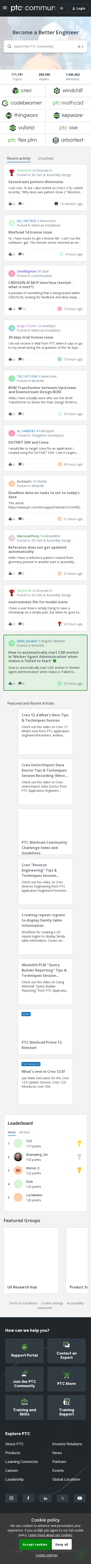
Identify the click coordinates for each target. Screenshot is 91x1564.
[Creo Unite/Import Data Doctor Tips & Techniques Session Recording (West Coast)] (45, 782)
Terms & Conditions (23, 1303)
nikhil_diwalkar (27, 641)
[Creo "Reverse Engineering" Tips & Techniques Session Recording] (45, 882)
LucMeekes (34, 1195)
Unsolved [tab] (45, 158)
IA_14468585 (26, 431)
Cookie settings (52, 1303)
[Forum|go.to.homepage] (30, 8)
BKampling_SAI (37, 1154)
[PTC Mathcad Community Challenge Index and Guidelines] (45, 832)
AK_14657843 (26, 220)
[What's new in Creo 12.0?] (45, 1081)
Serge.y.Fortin (26, 326)
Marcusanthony (28, 536)
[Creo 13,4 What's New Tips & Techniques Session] (45, 732)
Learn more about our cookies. (50, 1535)
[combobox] (45, 46)
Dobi (29, 1181)
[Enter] (8, 46)
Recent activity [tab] (19, 158)
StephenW (24, 170)
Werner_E (33, 1168)
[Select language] (61, 8)
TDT (29, 1141)
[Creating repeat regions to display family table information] (45, 931)
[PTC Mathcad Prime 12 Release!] (45, 1031)
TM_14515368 (27, 376)
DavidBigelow (26, 271)
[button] (45, 1555)
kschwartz (24, 481)
